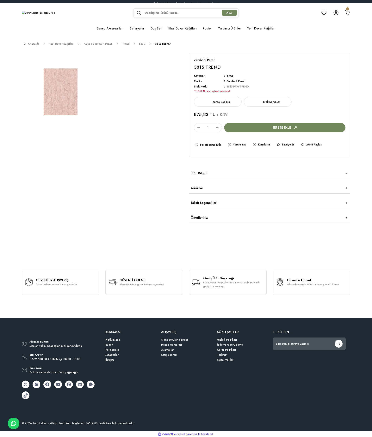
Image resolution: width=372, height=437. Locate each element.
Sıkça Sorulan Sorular (174, 340)
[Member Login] (336, 13)
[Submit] (339, 344)
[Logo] (38, 13)
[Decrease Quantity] (197, 127)
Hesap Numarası (171, 345)
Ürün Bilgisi (199, 173)
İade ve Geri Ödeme (230, 345)
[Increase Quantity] (218, 127)
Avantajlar (167, 350)
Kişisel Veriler (225, 360)
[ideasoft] (165, 434)
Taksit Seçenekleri (204, 203)
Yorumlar (197, 188)
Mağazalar (112, 355)
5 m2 (229, 76)
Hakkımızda (112, 340)
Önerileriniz (199, 217)
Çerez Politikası (226, 350)
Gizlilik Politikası (227, 340)
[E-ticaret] (185, 434)
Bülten (109, 345)
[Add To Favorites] (208, 145)
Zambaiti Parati (235, 81)
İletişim (109, 360)
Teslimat (222, 355)
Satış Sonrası (169, 355)
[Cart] (347, 13)
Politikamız (112, 350)
